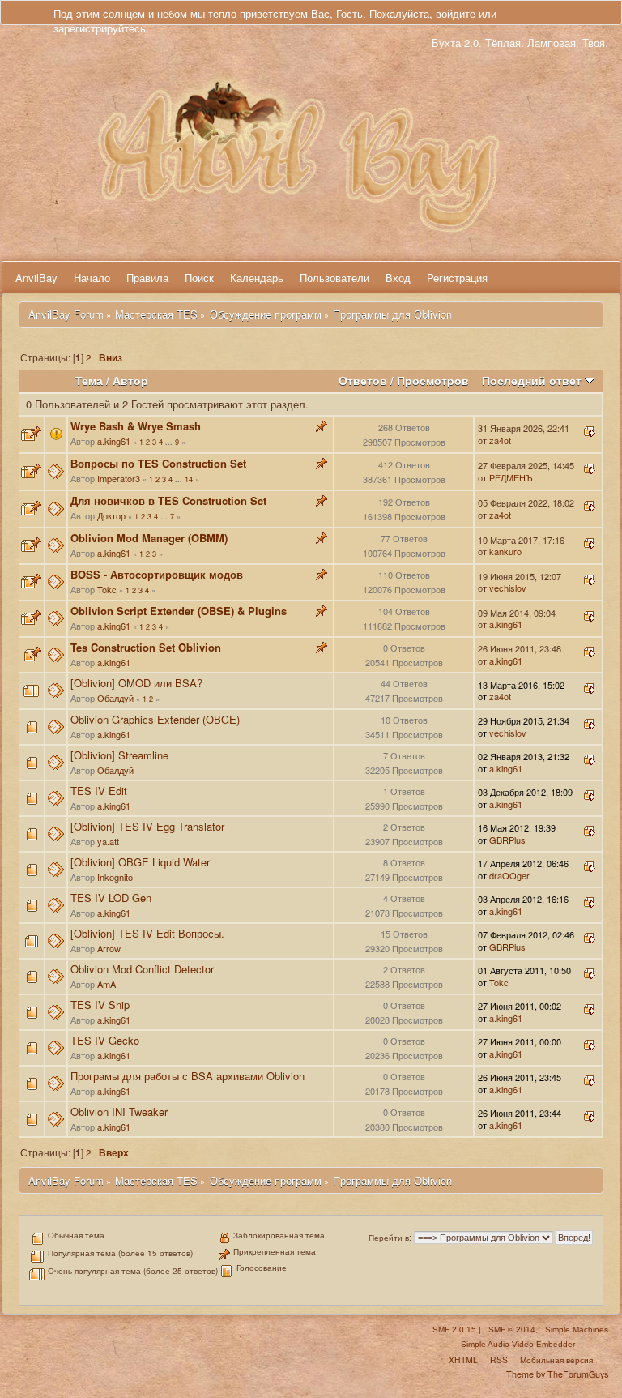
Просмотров (433, 380)
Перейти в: (390, 1237)
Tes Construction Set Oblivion (145, 647)
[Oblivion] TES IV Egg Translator (147, 826)
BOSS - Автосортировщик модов (156, 574)
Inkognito (115, 876)
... (170, 442)
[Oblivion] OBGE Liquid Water (140, 862)
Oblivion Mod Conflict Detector (142, 969)
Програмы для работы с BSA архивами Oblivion (187, 1076)
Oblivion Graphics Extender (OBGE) (155, 719)
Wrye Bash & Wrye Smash (135, 426)
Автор (130, 380)
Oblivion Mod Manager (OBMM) (149, 537)
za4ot (500, 440)
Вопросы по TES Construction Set (158, 463)
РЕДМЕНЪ (511, 477)
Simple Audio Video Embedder (518, 1344)
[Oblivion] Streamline (119, 755)
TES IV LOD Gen (110, 897)
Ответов (363, 380)
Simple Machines (576, 1329)
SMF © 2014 (511, 1329)
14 (189, 479)
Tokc (107, 589)
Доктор (111, 515)
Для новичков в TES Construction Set (168, 500)
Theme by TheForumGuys (557, 1374)
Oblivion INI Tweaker (119, 1111)
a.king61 (113, 440)
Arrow (109, 948)
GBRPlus (507, 839)
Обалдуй (115, 697)
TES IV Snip (100, 1004)
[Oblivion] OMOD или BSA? (136, 682)
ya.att (108, 841)
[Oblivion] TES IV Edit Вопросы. (147, 933)
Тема (89, 380)
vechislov (507, 587)
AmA (106, 983)
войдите (455, 13)
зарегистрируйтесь (99, 28)
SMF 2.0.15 (454, 1329)
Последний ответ (533, 380)
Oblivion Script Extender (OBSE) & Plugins (178, 610)
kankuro (505, 551)
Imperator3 (118, 478)
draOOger (509, 875)
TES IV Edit (98, 790)
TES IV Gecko (104, 1040)
